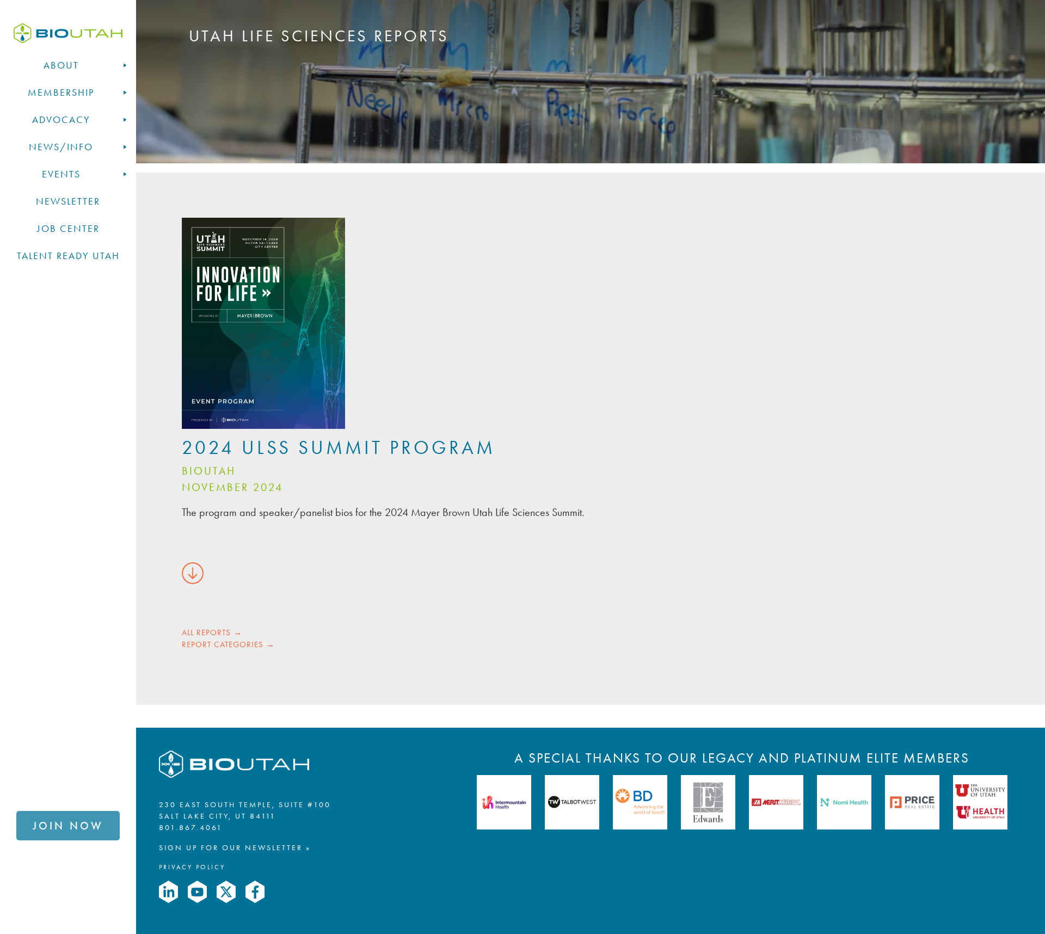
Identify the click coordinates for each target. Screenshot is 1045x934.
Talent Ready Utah (68, 256)
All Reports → (212, 632)
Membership (61, 93)
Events (61, 174)
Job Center (68, 229)
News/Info (61, 147)
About (61, 65)
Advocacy (61, 120)
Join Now (68, 825)
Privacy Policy (192, 867)
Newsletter (68, 201)
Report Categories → (228, 644)
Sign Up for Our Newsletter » (235, 847)
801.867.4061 (191, 827)
